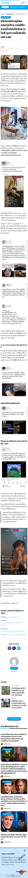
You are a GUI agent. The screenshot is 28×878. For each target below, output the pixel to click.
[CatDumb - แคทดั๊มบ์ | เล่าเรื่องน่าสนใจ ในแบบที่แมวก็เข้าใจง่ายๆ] (5, 2)
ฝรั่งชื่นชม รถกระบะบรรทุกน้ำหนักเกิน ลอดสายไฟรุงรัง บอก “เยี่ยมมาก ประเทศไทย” (18, 704)
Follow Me (14, 668)
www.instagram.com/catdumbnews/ (12, 631)
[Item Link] (14, 754)
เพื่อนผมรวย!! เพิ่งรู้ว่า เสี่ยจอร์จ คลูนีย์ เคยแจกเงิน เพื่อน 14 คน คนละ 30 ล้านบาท (14, 836)
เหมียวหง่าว (7, 842)
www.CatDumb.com (13, 617)
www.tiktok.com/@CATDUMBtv (16, 634)
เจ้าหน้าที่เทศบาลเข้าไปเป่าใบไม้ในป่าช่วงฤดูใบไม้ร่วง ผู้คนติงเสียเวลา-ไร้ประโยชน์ (18, 691)
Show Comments (14, 718)
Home (2, 14)
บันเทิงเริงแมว (10, 14)
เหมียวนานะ (7, 744)
